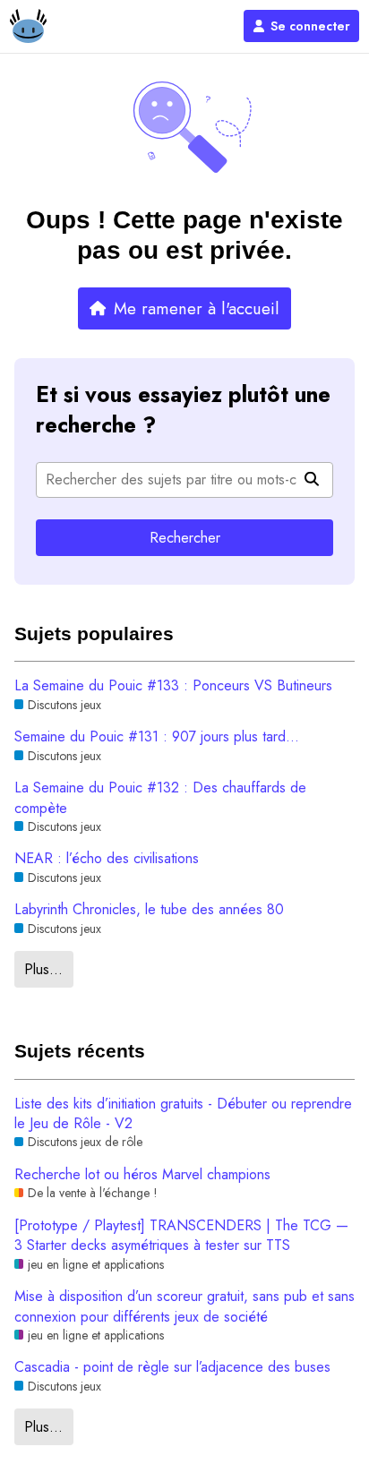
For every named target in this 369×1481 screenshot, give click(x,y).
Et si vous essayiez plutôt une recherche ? (183, 410)
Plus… (43, 969)
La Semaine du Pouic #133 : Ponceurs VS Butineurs (173, 686)
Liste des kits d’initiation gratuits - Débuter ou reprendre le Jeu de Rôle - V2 (183, 1114)
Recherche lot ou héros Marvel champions (142, 1175)
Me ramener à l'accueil (196, 308)
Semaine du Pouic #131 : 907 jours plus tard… (156, 737)
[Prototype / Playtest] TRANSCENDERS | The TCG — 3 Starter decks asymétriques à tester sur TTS (181, 1235)
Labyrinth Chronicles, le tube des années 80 (149, 910)
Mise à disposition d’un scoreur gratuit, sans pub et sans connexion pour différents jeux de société (184, 1306)
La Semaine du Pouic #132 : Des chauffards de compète (160, 798)
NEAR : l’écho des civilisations (106, 859)
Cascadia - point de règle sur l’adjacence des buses (172, 1367)
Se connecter (310, 26)
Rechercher (185, 537)
